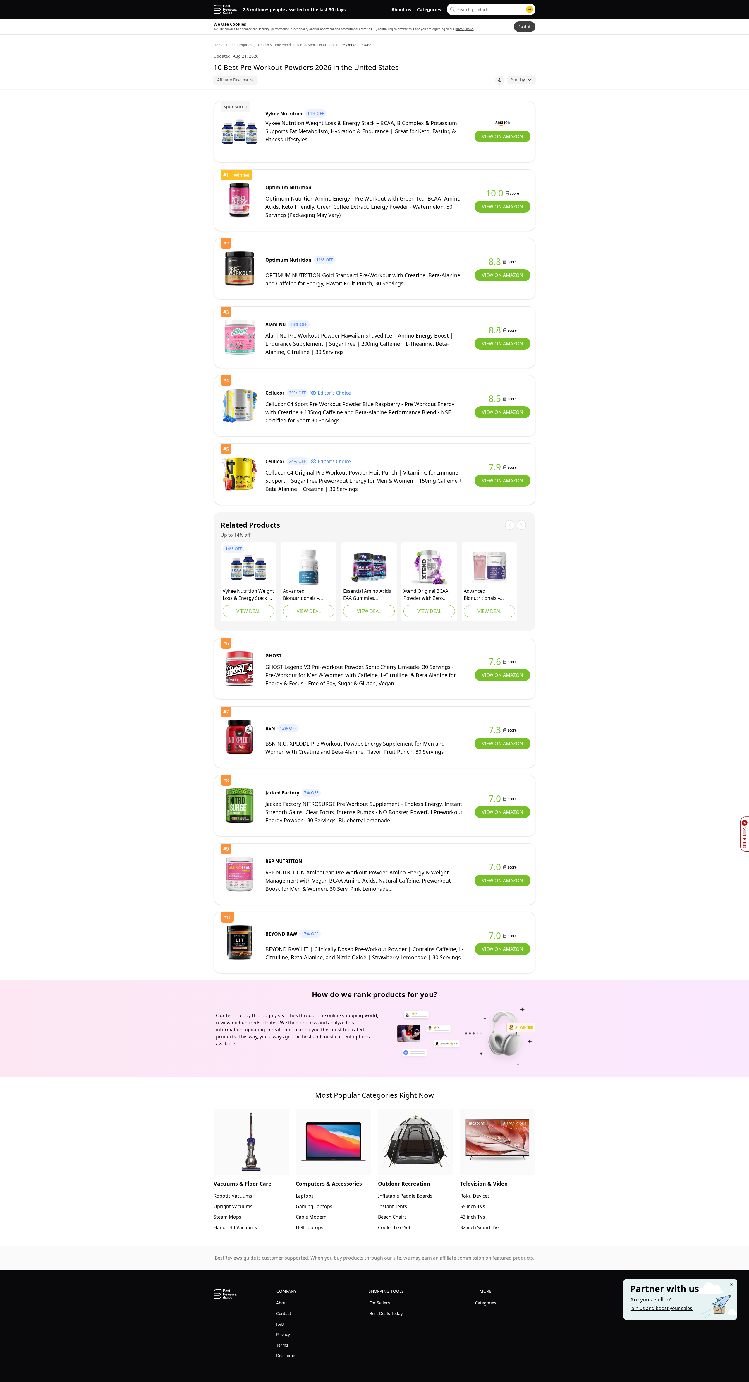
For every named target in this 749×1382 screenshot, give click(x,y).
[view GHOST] (239, 668)
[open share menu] (499, 80)
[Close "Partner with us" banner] (732, 1284)
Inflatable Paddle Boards (405, 1196)
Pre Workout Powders (356, 45)
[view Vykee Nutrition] (239, 131)
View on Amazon (502, 136)
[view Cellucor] (239, 405)
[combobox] (491, 9)
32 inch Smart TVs (480, 1227)
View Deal (248, 611)
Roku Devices (475, 1196)
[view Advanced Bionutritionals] (309, 567)
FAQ (280, 1324)
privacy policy (464, 29)
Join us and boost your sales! (661, 1308)
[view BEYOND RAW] (239, 942)
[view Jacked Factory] (239, 805)
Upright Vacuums (233, 1206)
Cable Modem (311, 1217)
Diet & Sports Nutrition (315, 45)
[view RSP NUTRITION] (239, 874)
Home (219, 45)
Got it (524, 26)
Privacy (283, 1334)
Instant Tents (392, 1206)
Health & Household (274, 45)
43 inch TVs (472, 1217)
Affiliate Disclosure (235, 80)
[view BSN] (239, 737)
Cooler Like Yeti (395, 1227)
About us (401, 9)
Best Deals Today (386, 1313)
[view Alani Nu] (239, 337)
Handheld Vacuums (235, 1227)
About (282, 1303)
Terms (282, 1345)
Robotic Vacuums (233, 1196)
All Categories (240, 45)
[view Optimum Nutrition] (239, 200)
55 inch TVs (472, 1206)
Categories (429, 9)
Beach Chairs (392, 1217)
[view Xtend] (429, 567)
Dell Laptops (309, 1227)
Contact (283, 1313)
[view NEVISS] (369, 567)
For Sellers (380, 1303)
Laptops (305, 1196)
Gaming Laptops (314, 1206)
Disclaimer (286, 1355)
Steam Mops (227, 1217)
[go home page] (225, 9)
